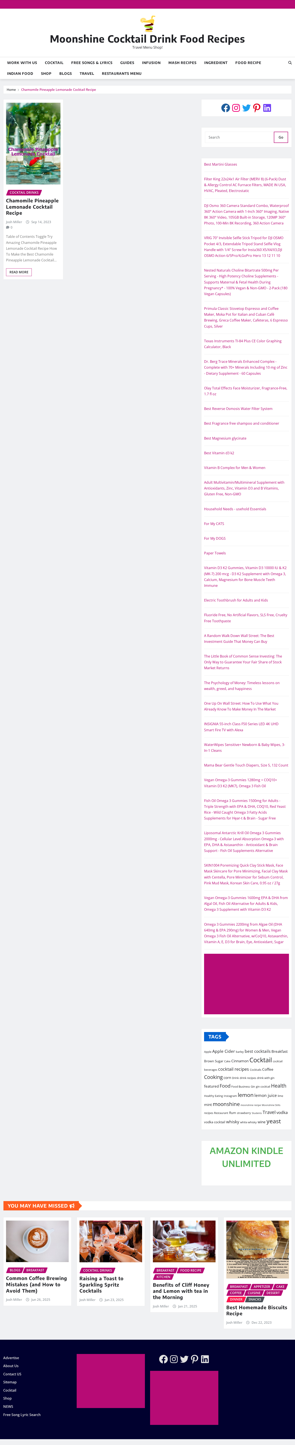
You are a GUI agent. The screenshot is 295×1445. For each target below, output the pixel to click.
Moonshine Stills (271, 1105)
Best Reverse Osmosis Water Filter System (238, 408)
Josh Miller (14, 222)
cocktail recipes (233, 1069)
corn (227, 1077)
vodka (282, 1112)
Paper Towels (215, 553)
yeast (273, 1121)
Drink (235, 1078)
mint (208, 1104)
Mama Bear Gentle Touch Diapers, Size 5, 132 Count (246, 765)
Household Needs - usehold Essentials (235, 509)
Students (257, 1113)
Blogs (65, 73)
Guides (127, 63)
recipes (208, 1113)
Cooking (213, 1077)
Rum (232, 1112)
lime (280, 1096)
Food (225, 1085)
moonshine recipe (251, 1105)
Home (11, 89)
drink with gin (265, 1078)
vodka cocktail (214, 1122)
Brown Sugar (213, 1061)
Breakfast (279, 1051)
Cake (227, 1061)
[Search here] (290, 62)
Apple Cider (223, 1051)
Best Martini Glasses (220, 164)
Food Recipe (248, 63)
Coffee (267, 1069)
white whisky (248, 1122)
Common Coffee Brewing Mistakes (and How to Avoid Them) (36, 1284)
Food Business (240, 1086)
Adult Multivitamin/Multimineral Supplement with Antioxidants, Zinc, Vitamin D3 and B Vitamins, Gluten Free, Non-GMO (244, 488)
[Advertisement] (248, 984)
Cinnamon (240, 1060)
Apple (207, 1052)
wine (262, 1121)
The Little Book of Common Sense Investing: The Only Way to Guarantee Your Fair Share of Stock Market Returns (243, 662)
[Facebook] (225, 108)
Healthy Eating (213, 1096)
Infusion (151, 63)
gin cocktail (263, 1086)
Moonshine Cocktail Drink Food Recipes (147, 38)
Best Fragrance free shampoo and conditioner (241, 423)
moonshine (226, 1103)
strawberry (244, 1113)
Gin (253, 1086)
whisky (232, 1121)
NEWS (8, 1406)
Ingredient (216, 63)
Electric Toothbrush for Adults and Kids (236, 600)
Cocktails (255, 1070)
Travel (87, 73)
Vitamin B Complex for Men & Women (234, 467)
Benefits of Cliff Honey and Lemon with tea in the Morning (181, 1291)
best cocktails (258, 1051)
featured (211, 1086)
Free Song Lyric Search (22, 1414)
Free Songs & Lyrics (92, 63)
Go (281, 137)
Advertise (11, 1357)
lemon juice (265, 1095)
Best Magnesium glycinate (225, 438)
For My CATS (214, 523)
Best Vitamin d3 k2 (219, 453)
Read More (19, 272)
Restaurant (221, 1113)
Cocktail (54, 63)
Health (278, 1085)
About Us (11, 1365)
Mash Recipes (182, 63)
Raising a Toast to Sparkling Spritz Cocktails (101, 1284)
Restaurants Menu (122, 73)
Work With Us (22, 63)
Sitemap (10, 1382)
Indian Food (20, 73)
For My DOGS (215, 538)
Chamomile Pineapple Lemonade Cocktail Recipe (58, 89)
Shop (46, 73)
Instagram (230, 1096)
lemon (246, 1094)
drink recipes (248, 1078)
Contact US (12, 1374)
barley (240, 1052)
